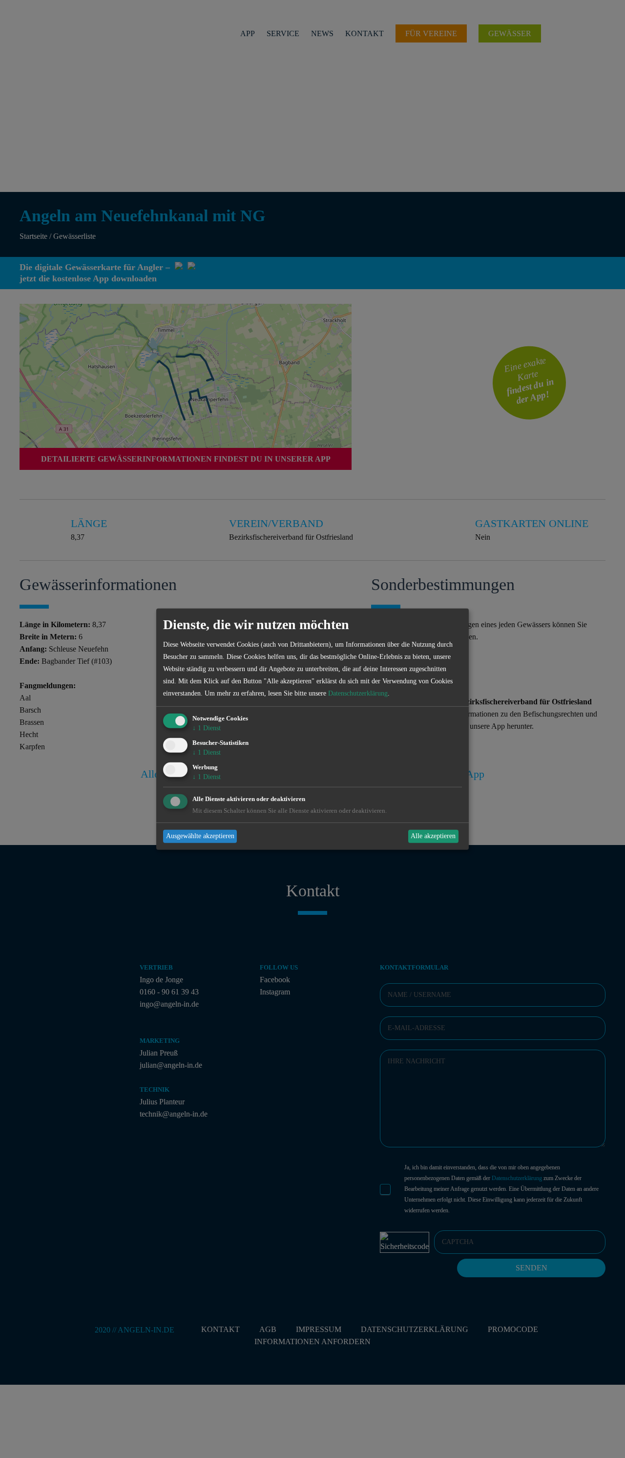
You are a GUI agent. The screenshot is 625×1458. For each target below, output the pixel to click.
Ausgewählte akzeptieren (200, 836)
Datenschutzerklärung (358, 693)
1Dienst (206, 728)
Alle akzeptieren (433, 836)
